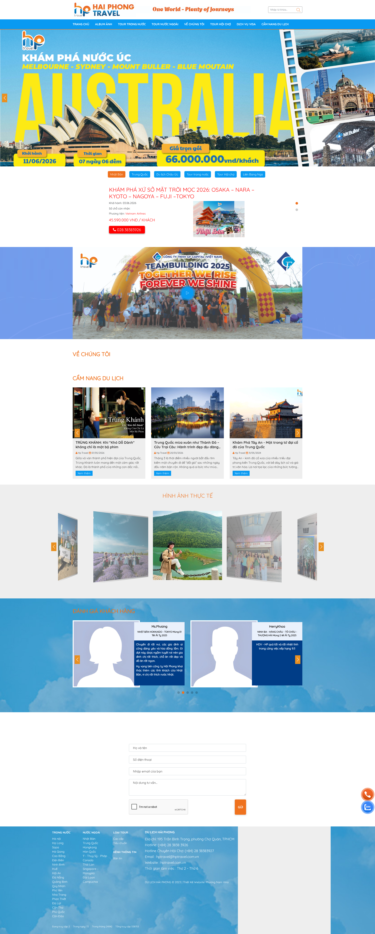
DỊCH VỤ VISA (246, 24)
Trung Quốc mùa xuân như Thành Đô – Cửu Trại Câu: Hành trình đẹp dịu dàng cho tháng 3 (186, 444)
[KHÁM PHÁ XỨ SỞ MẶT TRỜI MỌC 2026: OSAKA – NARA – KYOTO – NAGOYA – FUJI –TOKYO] (219, 219)
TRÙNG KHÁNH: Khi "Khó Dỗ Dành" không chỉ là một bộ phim (105, 444)
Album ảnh (103, 24)
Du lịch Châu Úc (167, 174)
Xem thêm (84, 473)
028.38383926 (129, 229)
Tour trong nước (132, 24)
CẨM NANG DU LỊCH (275, 24)
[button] (4, 98)
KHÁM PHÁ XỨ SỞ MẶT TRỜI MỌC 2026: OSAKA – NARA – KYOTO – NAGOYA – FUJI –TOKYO (181, 193)
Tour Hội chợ (220, 24)
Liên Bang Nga (253, 174)
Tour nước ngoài (165, 24)
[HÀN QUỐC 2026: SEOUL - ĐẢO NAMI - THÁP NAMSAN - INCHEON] (187, 98)
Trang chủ (81, 24)
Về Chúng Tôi (194, 24)
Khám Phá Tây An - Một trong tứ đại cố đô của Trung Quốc (265, 444)
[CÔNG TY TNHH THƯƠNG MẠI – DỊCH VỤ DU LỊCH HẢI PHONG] (104, 9)
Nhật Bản (116, 174)
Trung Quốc (140, 174)
